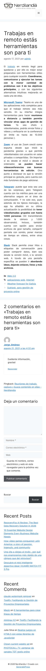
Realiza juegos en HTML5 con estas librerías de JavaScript (20, 634)
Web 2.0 (11, 276)
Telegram (9, 187)
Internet (30, 280)
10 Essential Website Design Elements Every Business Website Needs (21, 533)
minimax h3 (10, 620)
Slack (7, 245)
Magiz (7, 610)
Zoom (7, 144)
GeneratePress (23, 667)
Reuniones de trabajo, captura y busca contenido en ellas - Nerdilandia (22, 387)
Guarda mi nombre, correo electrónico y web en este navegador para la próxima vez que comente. (22, 466)
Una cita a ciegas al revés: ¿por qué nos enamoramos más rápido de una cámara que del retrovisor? (23, 555)
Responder (12, 369)
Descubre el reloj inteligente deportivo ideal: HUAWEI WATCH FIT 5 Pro (22, 565)
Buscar (7, 494)
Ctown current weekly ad (17, 644)
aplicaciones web (16, 280)
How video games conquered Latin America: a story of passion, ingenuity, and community (22, 544)
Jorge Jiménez (12, 345)
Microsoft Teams (13, 102)
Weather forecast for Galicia (21, 283)
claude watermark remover (17, 596)
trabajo (11, 66)
